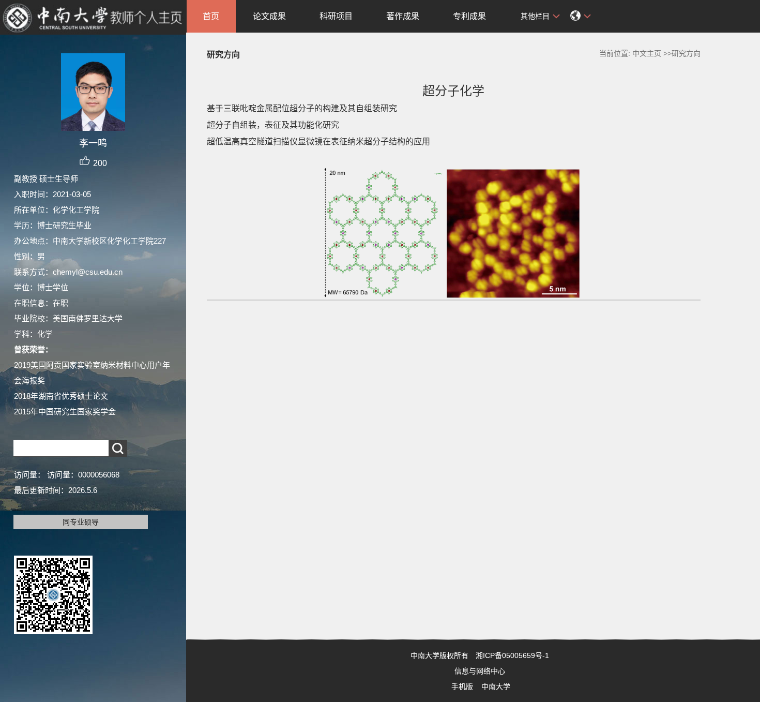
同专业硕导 (81, 522)
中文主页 (646, 53)
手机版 (462, 686)
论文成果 (269, 16)
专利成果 (469, 16)
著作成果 (402, 16)
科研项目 (336, 16)
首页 (211, 16)
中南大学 (495, 686)
